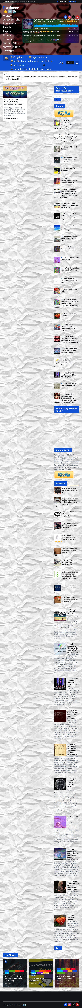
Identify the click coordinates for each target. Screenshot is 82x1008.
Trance (7, 968)
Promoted (17, 966)
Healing (64, 973)
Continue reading (10, 118)
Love (32, 970)
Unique (11, 968)
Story (40, 970)
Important (37, 57)
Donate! (70, 63)
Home (6, 74)
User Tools (19, 64)
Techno (22, 966)
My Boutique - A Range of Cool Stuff (31, 61)
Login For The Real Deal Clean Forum (32, 68)
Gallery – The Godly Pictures (65, 979)
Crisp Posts (18, 57)
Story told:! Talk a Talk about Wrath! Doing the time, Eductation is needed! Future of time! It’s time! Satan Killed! (14, 102)
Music (11, 966)
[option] (15, 973)
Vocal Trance (18, 968)
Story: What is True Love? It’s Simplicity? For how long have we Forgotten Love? (40, 977)
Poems (36, 970)
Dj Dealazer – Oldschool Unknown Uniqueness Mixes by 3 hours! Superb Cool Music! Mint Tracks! (15, 976)
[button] (75, 956)
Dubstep (7, 966)
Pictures (69, 973)
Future (59, 973)
